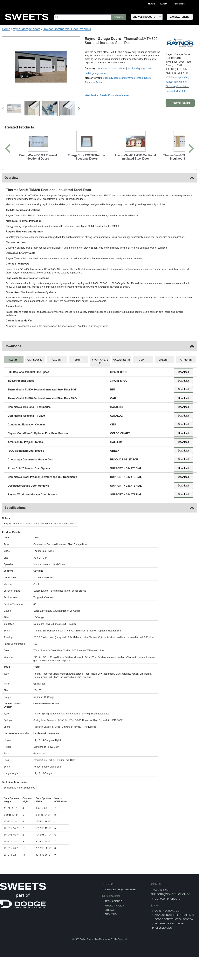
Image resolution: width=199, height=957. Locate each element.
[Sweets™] (27, 16)
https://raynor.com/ (176, 81)
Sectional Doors (94, 82)
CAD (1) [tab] (56, 359)
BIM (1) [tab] (78, 359)
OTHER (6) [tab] (186, 359)
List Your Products (167, 898)
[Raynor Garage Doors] (180, 42)
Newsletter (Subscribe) (120, 889)
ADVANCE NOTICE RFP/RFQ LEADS (174, 914)
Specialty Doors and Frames (119, 77)
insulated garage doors (140, 68)
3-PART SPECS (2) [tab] (100, 361)
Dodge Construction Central (174, 919)
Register (179, 3)
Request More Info (176, 91)
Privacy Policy (114, 905)
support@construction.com (172, 894)
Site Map (110, 909)
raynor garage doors (26, 29)
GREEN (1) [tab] (164, 359)
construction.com (166, 910)
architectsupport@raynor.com (182, 77)
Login (164, 3)
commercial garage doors (111, 68)
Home (151, 3)
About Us (111, 914)
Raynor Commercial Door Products (67, 29)
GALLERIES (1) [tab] (121, 359)
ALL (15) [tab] (13, 359)
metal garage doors (95, 73)
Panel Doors (144, 77)
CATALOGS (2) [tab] (35, 359)
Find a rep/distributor (177, 86)
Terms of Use (113, 901)
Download (183, 371)
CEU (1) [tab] (143, 359)
